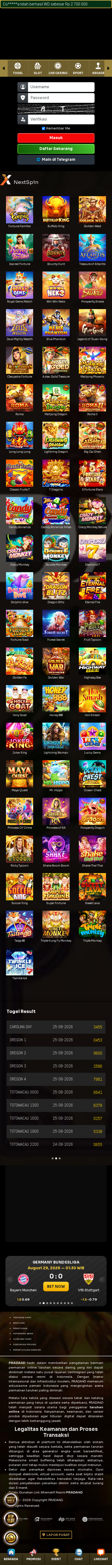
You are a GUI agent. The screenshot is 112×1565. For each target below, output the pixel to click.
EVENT (56, 1559)
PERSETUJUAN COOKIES (27, 1349)
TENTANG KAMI (22, 1317)
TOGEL (18, 73)
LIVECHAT (101, 1559)
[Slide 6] (58, 1303)
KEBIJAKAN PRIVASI (24, 1344)
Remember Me (58, 128)
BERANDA (11, 1559)
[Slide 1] (40, 1303)
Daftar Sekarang (56, 148)
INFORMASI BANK (23, 1333)
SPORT (78, 73)
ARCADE (98, 73)
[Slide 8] (65, 1303)
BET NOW (56, 1286)
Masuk (56, 137)
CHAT (78, 1559)
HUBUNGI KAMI (22, 1339)
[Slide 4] (51, 1303)
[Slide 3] (47, 1303)
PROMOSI (33, 1559)
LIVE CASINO (58, 73)
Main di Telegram (58, 159)
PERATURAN (20, 1328)
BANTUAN (19, 1322)
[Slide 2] (44, 1303)
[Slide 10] (72, 1303)
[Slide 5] (54, 1303)
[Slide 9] (68, 1303)
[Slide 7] (61, 1303)
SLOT (38, 73)
